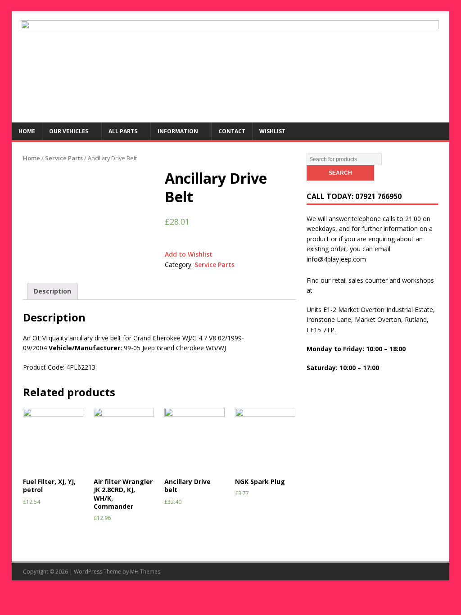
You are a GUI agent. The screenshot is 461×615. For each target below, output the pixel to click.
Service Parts (64, 158)
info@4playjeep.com (336, 259)
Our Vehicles (68, 131)
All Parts (122, 131)
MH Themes (145, 571)
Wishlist (272, 131)
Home (26, 131)
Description (52, 291)
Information (178, 131)
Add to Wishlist (188, 254)
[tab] (52, 291)
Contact (231, 131)
